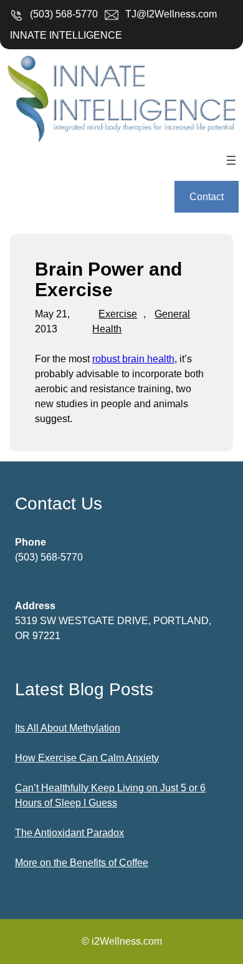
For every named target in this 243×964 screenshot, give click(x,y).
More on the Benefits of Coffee (81, 862)
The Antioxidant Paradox (69, 832)
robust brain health (133, 359)
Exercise (117, 314)
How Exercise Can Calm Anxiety (87, 758)
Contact (206, 196)
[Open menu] (231, 160)
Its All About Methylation (67, 728)
